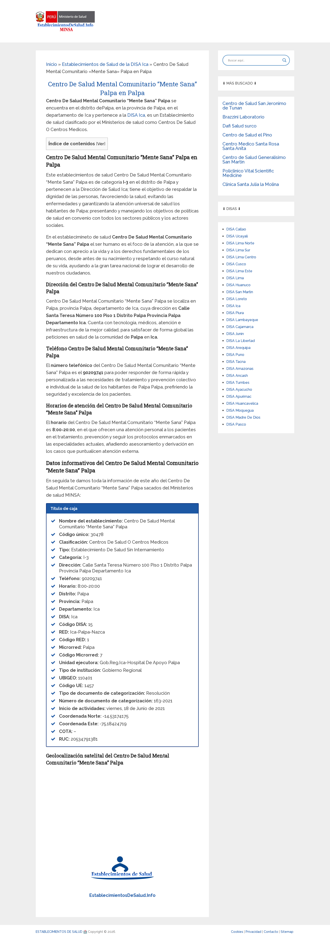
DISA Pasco (236, 424)
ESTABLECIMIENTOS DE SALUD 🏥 (61, 932)
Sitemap (287, 932)
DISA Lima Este (239, 271)
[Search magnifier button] (284, 60)
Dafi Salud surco (239, 126)
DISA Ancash (237, 375)
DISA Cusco (236, 264)
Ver (100, 143)
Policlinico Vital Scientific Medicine (248, 173)
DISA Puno (235, 355)
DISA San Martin (239, 292)
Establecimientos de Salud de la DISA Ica (105, 64)
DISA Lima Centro (241, 257)
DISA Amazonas (239, 368)
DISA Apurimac (238, 396)
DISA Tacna (236, 362)
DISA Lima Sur (238, 250)
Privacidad (254, 932)
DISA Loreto (236, 299)
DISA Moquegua (240, 410)
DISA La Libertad (240, 341)
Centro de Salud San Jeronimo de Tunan (254, 106)
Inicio (51, 64)
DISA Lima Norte (240, 243)
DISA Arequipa (238, 348)
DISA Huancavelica (242, 403)
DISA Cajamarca (239, 327)
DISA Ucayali (237, 236)
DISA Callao (236, 229)
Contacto (271, 932)
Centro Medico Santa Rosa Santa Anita (250, 146)
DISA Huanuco (238, 285)
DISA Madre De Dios (243, 417)
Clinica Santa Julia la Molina (250, 184)
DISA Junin (235, 334)
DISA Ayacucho (239, 389)
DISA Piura (235, 313)
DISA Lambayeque (242, 320)
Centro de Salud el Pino (247, 135)
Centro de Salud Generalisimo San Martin (254, 160)
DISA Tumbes (237, 382)
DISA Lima (235, 278)
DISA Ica (136, 115)
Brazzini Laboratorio (243, 117)
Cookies (237, 932)
